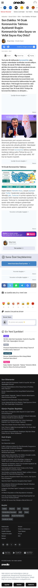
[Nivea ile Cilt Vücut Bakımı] (5, 8)
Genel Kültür (12, 16)
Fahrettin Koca (17, 191)
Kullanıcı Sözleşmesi (24, 529)
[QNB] (27, 8)
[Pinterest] (19, 544)
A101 (20, 512)
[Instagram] (3, 544)
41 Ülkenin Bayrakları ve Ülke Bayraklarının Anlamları (17, 492)
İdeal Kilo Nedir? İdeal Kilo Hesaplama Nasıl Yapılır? (17, 481)
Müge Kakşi (15, 41)
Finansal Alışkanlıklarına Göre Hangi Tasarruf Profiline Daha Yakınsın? (18, 349)
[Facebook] (7, 544)
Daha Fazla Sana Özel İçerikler (18, 263)
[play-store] (17, 553)
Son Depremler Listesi (8, 443)
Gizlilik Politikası (6, 531)
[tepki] (4, 304)
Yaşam (6, 336)
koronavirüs (23, 60)
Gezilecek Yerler (7, 519)
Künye (20, 533)
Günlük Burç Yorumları (9, 512)
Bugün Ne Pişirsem (17, 515)
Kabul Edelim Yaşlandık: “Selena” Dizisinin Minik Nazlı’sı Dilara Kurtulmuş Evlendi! (19, 366)
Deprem (12, 508)
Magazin (6, 362)
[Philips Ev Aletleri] (10, 8)
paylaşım (32, 191)
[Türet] (33, 8)
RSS (19, 536)
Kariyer (20, 526)
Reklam (4, 536)
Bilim (19, 16)
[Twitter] (11, 544)
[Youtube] (15, 544)
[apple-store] (7, 553)
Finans (6, 344)
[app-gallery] (28, 553)
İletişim (4, 538)
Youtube (25, 508)
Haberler (4, 16)
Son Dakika (5, 515)
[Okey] (16, 8)
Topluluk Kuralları (7, 533)
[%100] (22, 8)
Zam (19, 508)
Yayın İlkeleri (22, 531)
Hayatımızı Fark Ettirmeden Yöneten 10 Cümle (15, 400)
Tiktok (26, 512)
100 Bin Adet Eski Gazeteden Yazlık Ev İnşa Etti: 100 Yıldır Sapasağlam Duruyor (19, 340)
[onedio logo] (18, 564)
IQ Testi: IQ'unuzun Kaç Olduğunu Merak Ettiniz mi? (17, 500)
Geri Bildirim (5, 529)
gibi (9, 195)
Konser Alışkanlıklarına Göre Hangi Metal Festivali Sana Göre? (17, 357)
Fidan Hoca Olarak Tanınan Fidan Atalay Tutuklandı (16, 424)
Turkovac (15, 195)
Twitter (8, 193)
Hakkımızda (5, 526)
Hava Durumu (6, 440)
